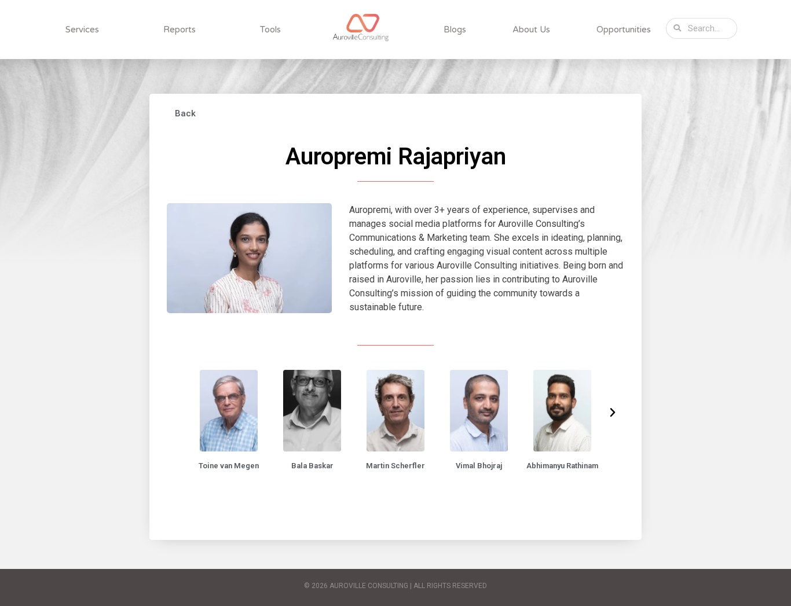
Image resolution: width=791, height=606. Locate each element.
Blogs (455, 29)
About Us (531, 29)
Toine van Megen (229, 465)
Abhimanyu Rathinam (562, 465)
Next (612, 412)
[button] (184, 113)
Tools (270, 29)
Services (82, 29)
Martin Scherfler (395, 465)
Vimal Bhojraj (479, 465)
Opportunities (623, 29)
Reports (179, 29)
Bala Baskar (312, 465)
